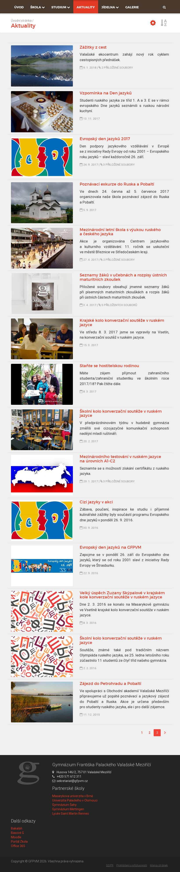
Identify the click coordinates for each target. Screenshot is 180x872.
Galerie (132, 7)
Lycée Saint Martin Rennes (70, 813)
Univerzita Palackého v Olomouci (74, 800)
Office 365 (18, 846)
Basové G (17, 833)
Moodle (16, 837)
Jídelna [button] (108, 7)
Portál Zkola (19, 841)
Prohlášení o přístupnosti (131, 865)
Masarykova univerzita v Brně (72, 796)
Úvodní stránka (21, 20)
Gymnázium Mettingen (68, 809)
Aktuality (86, 7)
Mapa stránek (159, 865)
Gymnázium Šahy (64, 805)
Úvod (19, 7)
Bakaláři (16, 828)
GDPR (109, 865)
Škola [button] (36, 7)
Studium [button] (59, 7)
